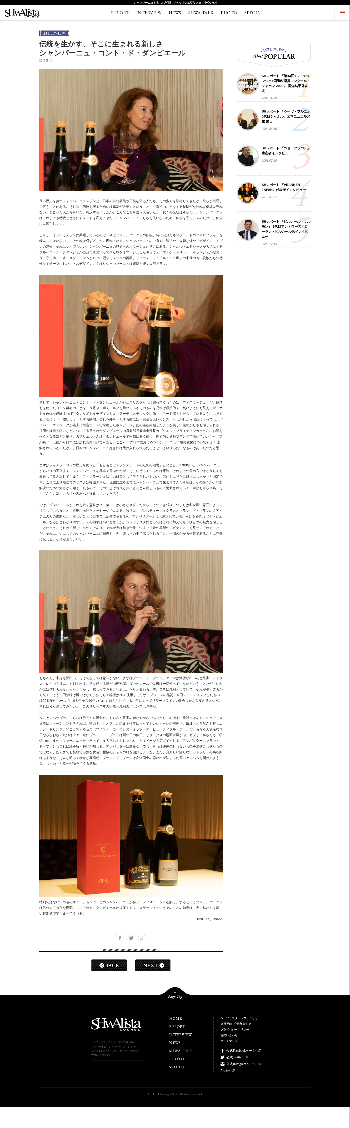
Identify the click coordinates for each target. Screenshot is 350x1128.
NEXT (152, 965)
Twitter (131, 938)
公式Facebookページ (241, 1050)
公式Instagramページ (241, 1064)
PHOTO (229, 12)
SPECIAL (253, 12)
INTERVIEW (149, 12)
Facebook (120, 938)
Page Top (175, 995)
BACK (109, 965)
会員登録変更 (242, 1023)
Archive (225, 1070)
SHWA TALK (201, 12)
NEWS (175, 12)
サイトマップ (229, 1041)
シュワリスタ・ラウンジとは (239, 1018)
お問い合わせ (229, 1035)
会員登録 (226, 1023)
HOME (175, 1018)
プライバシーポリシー (234, 1029)
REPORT (120, 12)
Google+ (142, 938)
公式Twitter (234, 1057)
